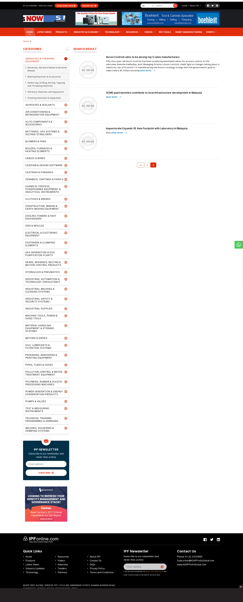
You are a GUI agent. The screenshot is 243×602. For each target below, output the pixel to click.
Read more (146, 70)
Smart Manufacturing (188, 31)
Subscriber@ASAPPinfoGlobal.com (195, 560)
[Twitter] (213, 6)
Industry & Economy (86, 31)
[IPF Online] (44, 18)
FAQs (92, 564)
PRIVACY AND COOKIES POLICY (155, 571)
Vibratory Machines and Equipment (45, 91)
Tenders (62, 568)
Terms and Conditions (102, 572)
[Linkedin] (217, 6)
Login (184, 5)
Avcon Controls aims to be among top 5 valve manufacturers (143, 57)
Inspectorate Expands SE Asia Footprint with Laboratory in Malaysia (147, 128)
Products (62, 31)
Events (210, 31)
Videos (148, 31)
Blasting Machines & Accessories (44, 76)
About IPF (95, 556)
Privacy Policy (97, 568)
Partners (62, 572)
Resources (132, 31)
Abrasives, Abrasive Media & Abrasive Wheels (47, 69)
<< (140, 165)
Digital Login (45, 5)
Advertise (88, 6)
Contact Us (96, 560)
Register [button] (194, 5)
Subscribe (44, 473)
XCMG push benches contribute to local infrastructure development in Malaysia (154, 92)
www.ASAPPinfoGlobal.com (191, 564)
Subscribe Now (65, 6)
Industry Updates (35, 568)
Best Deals (165, 31)
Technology (112, 31)
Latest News (44, 31)
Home (30, 31)
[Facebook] (208, 6)
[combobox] (148, 6)
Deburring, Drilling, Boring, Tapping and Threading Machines (46, 84)
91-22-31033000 (30, 5)
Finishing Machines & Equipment (44, 97)
